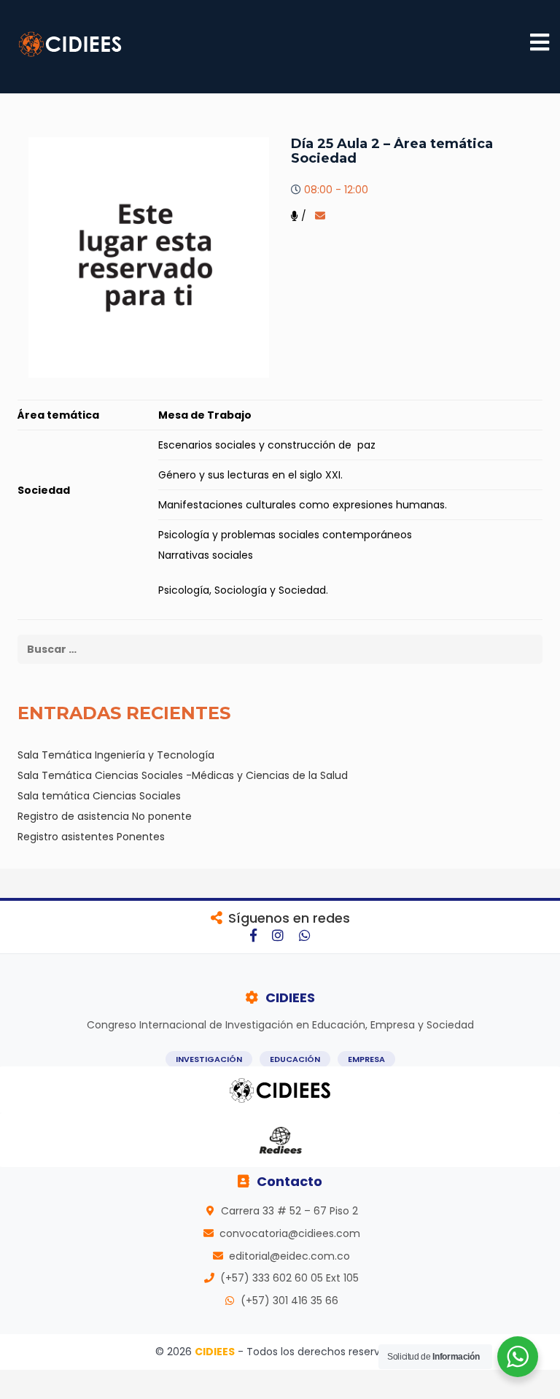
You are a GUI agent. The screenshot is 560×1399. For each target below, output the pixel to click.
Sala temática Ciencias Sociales (99, 795)
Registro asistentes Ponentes (91, 836)
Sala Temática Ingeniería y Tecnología (116, 755)
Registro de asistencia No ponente (105, 816)
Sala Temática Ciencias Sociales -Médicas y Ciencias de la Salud (183, 775)
